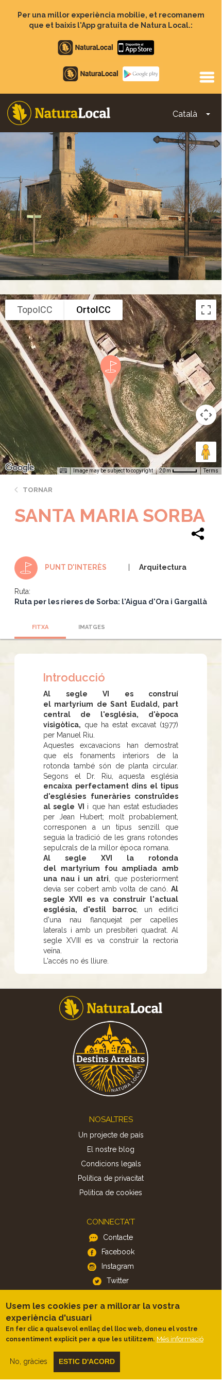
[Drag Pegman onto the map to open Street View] (206, 452)
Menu (206, 76)
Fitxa (40, 627)
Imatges (91, 627)
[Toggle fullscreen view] (206, 310)
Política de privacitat (111, 1178)
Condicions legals (111, 1164)
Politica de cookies (110, 1192)
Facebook (117, 1252)
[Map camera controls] (206, 415)
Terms (210, 471)
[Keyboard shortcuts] (63, 471)
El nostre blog (110, 1149)
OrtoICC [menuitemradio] (93, 309)
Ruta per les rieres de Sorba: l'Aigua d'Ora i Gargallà (110, 602)
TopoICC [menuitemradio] (35, 309)
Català (185, 114)
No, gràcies (28, 1361)
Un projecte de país (111, 1135)
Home (58, 113)
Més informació (180, 1339)
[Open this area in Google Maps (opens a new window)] (20, 468)
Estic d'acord (87, 1361)
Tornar (38, 490)
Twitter (118, 1280)
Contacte (118, 1237)
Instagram (117, 1266)
